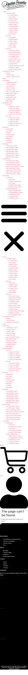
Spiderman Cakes (11, 97)
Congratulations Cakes (16, 192)
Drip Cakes (12, 34)
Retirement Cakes (14, 194)
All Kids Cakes (10, 95)
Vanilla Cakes (13, 63)
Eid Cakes (12, 183)
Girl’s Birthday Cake (12, 147)
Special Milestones (11, 188)
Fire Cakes (12, 17)
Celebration (9, 177)
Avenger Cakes (10, 99)
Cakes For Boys (10, 88)
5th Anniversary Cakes (13, 168)
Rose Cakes (12, 47)
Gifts (4, 78)
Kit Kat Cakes (13, 58)
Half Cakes (12, 45)
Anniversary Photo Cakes (13, 170)
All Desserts (9, 129)
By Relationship (7, 103)
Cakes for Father (14, 108)
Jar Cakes (9, 131)
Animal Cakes (10, 86)
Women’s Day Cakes (15, 181)
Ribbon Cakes (13, 19)
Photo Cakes (13, 41)
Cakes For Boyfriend (15, 114)
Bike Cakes (9, 101)
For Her (8, 116)
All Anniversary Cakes (12, 160)
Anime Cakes (13, 28)
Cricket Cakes (13, 15)
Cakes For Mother (14, 119)
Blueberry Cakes (14, 67)
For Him (8, 105)
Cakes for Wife (13, 121)
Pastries (8, 132)
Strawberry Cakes (14, 54)
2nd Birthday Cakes (12, 149)
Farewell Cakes (13, 196)
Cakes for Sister (14, 125)
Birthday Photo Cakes (12, 155)
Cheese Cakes (13, 43)
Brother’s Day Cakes (15, 185)
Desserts (5, 127)
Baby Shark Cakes (11, 93)
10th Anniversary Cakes (13, 172)
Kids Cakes (6, 80)
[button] (14, 227)
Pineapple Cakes (14, 56)
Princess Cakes (10, 84)
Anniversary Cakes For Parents (15, 166)
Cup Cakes (9, 136)
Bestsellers (12, 37)
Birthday (5, 144)
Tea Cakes (9, 142)
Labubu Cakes (13, 30)
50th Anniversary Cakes (13, 174)
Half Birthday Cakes (12, 157)
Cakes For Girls (10, 90)
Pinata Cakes (13, 32)
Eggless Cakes (13, 39)
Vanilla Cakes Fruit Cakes (16, 65)
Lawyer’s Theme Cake (12, 77)
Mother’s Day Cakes (15, 187)
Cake (4, 11)
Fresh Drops (12, 21)
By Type (8, 35)
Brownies (9, 138)
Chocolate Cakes (14, 50)
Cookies (8, 140)
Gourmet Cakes (14, 22)
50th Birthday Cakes (12, 153)
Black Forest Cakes (15, 60)
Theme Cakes (10, 75)
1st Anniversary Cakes (12, 162)
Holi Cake (12, 179)
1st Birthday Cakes (11, 82)
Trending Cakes (10, 13)
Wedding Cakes (14, 198)
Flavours (8, 49)
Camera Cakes (13, 26)
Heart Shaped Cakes (15, 69)
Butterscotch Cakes (15, 52)
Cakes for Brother (14, 112)
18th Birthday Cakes (12, 151)
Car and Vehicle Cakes (13, 91)
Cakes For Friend (14, 106)
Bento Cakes (13, 24)
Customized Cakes (8, 71)
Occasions (6, 175)
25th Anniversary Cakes (13, 164)
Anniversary (6, 159)
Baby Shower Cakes (15, 190)
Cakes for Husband (15, 110)
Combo (8, 73)
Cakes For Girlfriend (15, 123)
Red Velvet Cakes (14, 62)
